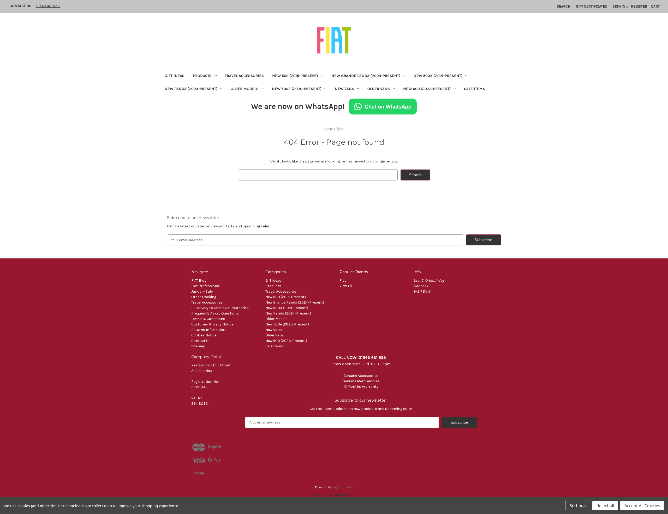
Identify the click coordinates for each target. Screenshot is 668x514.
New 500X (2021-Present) (438, 75)
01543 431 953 (48, 6)
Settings (578, 506)
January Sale (202, 291)
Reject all (605, 506)
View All (345, 286)
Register (639, 6)
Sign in (619, 6)
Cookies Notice (203, 335)
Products (202, 75)
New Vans (344, 88)
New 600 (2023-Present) (427, 88)
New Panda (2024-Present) (191, 88)
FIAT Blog (198, 280)
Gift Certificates (591, 6)
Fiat (342, 280)
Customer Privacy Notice (212, 324)
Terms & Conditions (208, 319)
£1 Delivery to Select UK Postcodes (220, 308)
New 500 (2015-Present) (295, 75)
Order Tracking (203, 297)
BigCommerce (342, 487)
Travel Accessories (244, 75)
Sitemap (198, 346)
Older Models (245, 88)
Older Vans (378, 88)
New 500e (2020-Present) (296, 88)
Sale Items (474, 88)
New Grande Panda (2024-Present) (365, 75)
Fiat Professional (205, 286)
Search (563, 6)
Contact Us (20, 5)
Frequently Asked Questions (215, 313)
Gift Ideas (174, 75)
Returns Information (208, 330)
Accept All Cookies (642, 506)
